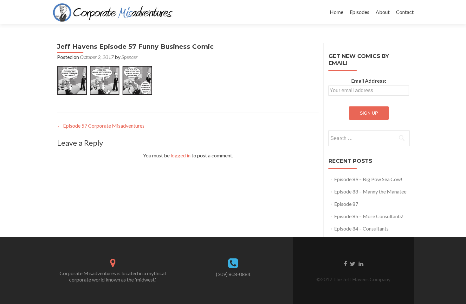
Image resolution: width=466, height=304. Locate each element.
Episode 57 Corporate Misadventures (101, 126)
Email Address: (368, 81)
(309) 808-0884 (233, 274)
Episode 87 (346, 204)
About (383, 12)
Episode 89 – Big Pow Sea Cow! (368, 179)
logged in (181, 155)
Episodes (359, 12)
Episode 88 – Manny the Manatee (370, 191)
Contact (405, 12)
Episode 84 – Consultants (361, 228)
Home (336, 12)
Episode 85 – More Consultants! (369, 216)
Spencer (129, 57)
